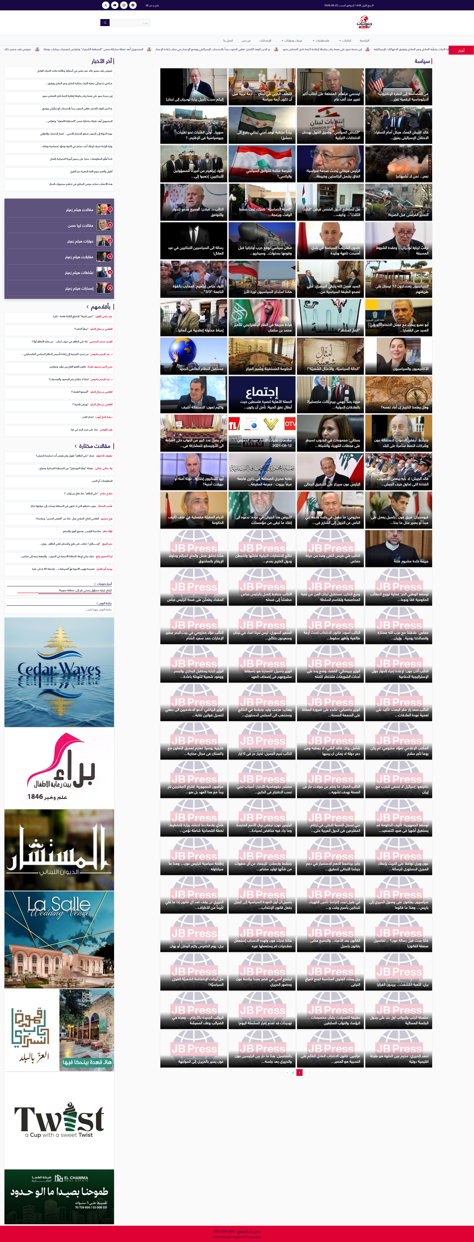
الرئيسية (364, 40)
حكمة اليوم (105, 603)
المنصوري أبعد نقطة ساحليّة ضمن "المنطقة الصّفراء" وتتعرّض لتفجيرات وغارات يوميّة (208, 48)
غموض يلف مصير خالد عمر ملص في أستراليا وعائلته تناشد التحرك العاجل (104, 48)
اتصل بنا (228, 40)
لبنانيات (346, 40)
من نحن (246, 40)
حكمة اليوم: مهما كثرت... (98, 609)
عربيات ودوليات (293, 40)
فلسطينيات (322, 40)
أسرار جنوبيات (104, 583)
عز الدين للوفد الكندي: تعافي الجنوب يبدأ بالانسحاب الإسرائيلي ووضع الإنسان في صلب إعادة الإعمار (328, 48)
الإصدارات (265, 40)
